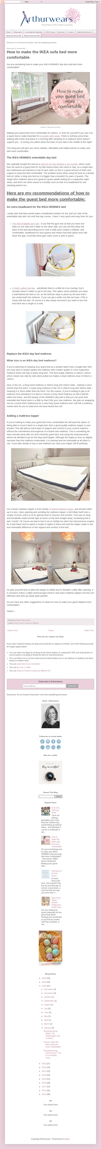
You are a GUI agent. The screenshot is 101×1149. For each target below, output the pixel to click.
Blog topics (18, 32)
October (47, 997)
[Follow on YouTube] (48, 749)
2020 (44, 1075)
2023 (44, 1064)
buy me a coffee (23, 667)
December (49, 989)
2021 (44, 1071)
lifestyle (36, 623)
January (48, 1028)
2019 (44, 1079)
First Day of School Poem (56, 873)
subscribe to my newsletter (28, 664)
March (47, 1024)
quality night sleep (51, 136)
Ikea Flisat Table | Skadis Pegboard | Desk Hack (56, 902)
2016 (44, 1090)
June (46, 1012)
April (46, 1020)
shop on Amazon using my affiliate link (33, 671)
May (46, 1016)
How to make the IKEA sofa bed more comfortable (56, 842)
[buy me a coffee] (50, 783)
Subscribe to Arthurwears (50, 681)
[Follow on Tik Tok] (42, 743)
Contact (71, 32)
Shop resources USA (32, 36)
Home (8, 32)
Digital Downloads (84, 32)
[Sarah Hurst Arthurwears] (50, 727)
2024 (44, 986)
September (49, 1001)
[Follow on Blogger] (42, 749)
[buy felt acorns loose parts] (50, 965)
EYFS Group (50, 32)
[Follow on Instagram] (48, 743)
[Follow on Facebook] (53, 743)
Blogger (66, 1139)
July (46, 1009)
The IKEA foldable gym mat (25, 223)
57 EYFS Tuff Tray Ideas (55, 810)
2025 (44, 982)
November (49, 993)
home (16, 623)
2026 (44, 978)
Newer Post (12, 630)
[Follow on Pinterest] (58, 743)
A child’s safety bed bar (23, 288)
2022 (44, 1067)
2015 (44, 1094)
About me (61, 32)
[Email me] (53, 749)
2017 (44, 1087)
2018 (44, 1083)
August (47, 1005)
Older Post (89, 630)
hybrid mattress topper (62, 509)
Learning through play (33, 32)
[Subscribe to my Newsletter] (58, 749)
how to (22, 623)
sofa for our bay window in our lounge (59, 164)
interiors (28, 623)
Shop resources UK (14, 36)
